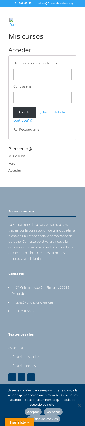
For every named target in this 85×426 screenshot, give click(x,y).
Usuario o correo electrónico (35, 63)
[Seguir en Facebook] (12, 377)
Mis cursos (17, 156)
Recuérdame (28, 129)
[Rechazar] (79, 405)
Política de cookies (22, 365)
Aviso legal (16, 347)
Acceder (14, 170)
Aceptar (33, 412)
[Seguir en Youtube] (31, 377)
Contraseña (22, 86)
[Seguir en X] (22, 377)
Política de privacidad (23, 356)
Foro (11, 163)
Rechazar (53, 412)
